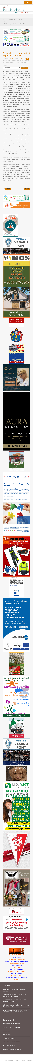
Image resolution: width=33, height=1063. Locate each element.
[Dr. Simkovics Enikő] (16, 377)
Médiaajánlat (7, 1034)
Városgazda (16, 979)
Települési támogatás (16, 973)
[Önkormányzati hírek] (16, 335)
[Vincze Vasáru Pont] (16, 751)
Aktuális (21, 58)
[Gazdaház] (16, 663)
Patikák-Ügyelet (17, 957)
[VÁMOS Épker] (16, 285)
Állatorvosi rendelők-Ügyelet (16, 963)
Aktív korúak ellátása (16, 975)
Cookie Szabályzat (9, 1045)
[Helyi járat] (16, 727)
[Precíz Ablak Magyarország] (16, 44)
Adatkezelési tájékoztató (11, 1042)
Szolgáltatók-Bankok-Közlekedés (16, 971)
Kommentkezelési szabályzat (12, 1049)
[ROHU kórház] (16, 503)
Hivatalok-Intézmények (16, 965)
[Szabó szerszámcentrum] (16, 461)
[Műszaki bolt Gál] (16, 353)
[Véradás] (16, 911)
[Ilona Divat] (16, 38)
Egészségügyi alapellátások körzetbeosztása (16, 961)
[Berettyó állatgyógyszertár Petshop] (16, 923)
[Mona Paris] (16, 888)
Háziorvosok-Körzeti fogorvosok (16, 959)
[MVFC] (16, 849)
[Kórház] (16, 587)
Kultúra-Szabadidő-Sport (16, 969)
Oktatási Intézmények (16, 967)
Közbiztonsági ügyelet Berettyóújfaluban (16, 977)
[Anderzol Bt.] (16, 31)
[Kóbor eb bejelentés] (16, 773)
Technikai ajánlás (8, 1038)
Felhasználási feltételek (11, 1023)
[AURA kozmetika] (16, 421)
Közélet (11, 58)
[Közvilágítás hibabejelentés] (16, 322)
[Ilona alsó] (16, 198)
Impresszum (7, 1031)
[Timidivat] (16, 204)
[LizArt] (16, 805)
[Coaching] (16, 696)
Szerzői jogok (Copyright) (11, 1027)
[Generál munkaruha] (16, 556)
